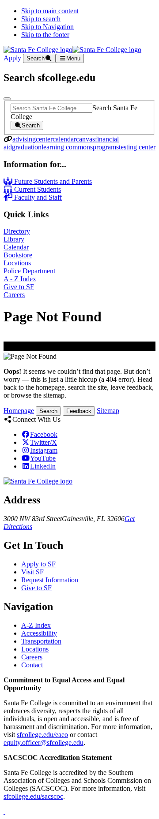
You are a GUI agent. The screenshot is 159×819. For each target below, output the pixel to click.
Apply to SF (38, 564)
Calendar (16, 247)
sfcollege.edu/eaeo (42, 734)
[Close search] (7, 98)
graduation (27, 147)
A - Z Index (20, 279)
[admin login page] (4, 811)
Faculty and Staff (37, 197)
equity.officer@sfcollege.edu (43, 742)
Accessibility (39, 633)
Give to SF (19, 286)
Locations (17, 263)
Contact (32, 665)
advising (24, 139)
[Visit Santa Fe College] (38, 481)
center (44, 139)
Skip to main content (50, 11)
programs (106, 147)
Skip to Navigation (47, 26)
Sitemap (108, 410)
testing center (137, 147)
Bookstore (18, 255)
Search (48, 411)
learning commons (67, 147)
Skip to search (41, 18)
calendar (64, 139)
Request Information (49, 580)
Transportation (41, 641)
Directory (17, 231)
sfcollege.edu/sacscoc (33, 796)
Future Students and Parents (52, 181)
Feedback (78, 411)
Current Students (36, 189)
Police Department (29, 271)
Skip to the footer (45, 34)
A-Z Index (36, 625)
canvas (85, 139)
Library (14, 239)
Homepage (19, 410)
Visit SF (32, 572)
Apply (13, 58)
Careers (14, 294)
